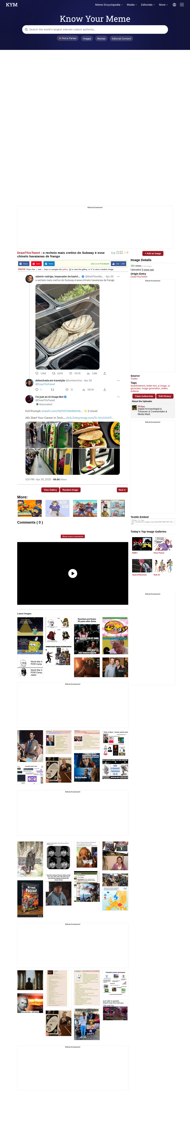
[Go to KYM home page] (12, 5)
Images (87, 38)
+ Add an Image (153, 253)
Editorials (146, 4)
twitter (164, 388)
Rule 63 (157, 575)
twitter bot (151, 385)
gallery (65, 269)
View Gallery (50, 490)
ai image (162, 385)
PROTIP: (22, 269)
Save (37, 264)
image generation (151, 388)
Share (25, 264)
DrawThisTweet (28, 252)
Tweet (50, 264)
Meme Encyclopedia (107, 4)
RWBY (135, 553)
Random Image (70, 490)
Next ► (122, 490)
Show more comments (72, 536)
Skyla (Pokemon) (139, 575)
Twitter (134, 378)
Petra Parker (159, 553)
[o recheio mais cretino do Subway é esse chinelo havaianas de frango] (72, 378)
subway (135, 391)
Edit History (165, 396)
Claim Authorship (144, 396)
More (162, 4)
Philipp (141, 406)
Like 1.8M (120, 264)
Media (130, 4)
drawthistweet (138, 385)
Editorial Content (121, 38)
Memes (101, 38)
